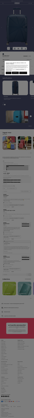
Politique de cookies (9, 70)
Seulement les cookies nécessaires (15, 73)
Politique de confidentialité (20, 69)
